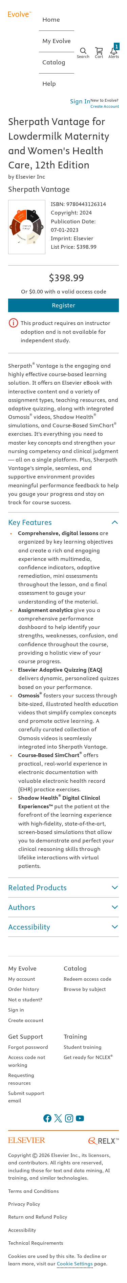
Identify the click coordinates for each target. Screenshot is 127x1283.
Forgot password (28, 1047)
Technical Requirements (35, 1243)
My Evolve (22, 968)
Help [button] (49, 83)
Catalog (75, 968)
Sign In (80, 101)
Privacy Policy (24, 1204)
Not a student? (25, 1000)
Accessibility (22, 1230)
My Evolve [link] (56, 41)
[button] (63, 522)
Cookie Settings (75, 1264)
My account (21, 979)
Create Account (104, 106)
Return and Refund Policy (37, 1217)
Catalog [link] (53, 62)
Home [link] (51, 19)
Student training (83, 1047)
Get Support (25, 1036)
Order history (23, 989)
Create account (25, 1020)
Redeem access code (87, 979)
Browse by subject (85, 989)
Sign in (16, 1010)
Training (75, 1036)
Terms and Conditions (33, 1191)
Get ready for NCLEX (88, 1057)
